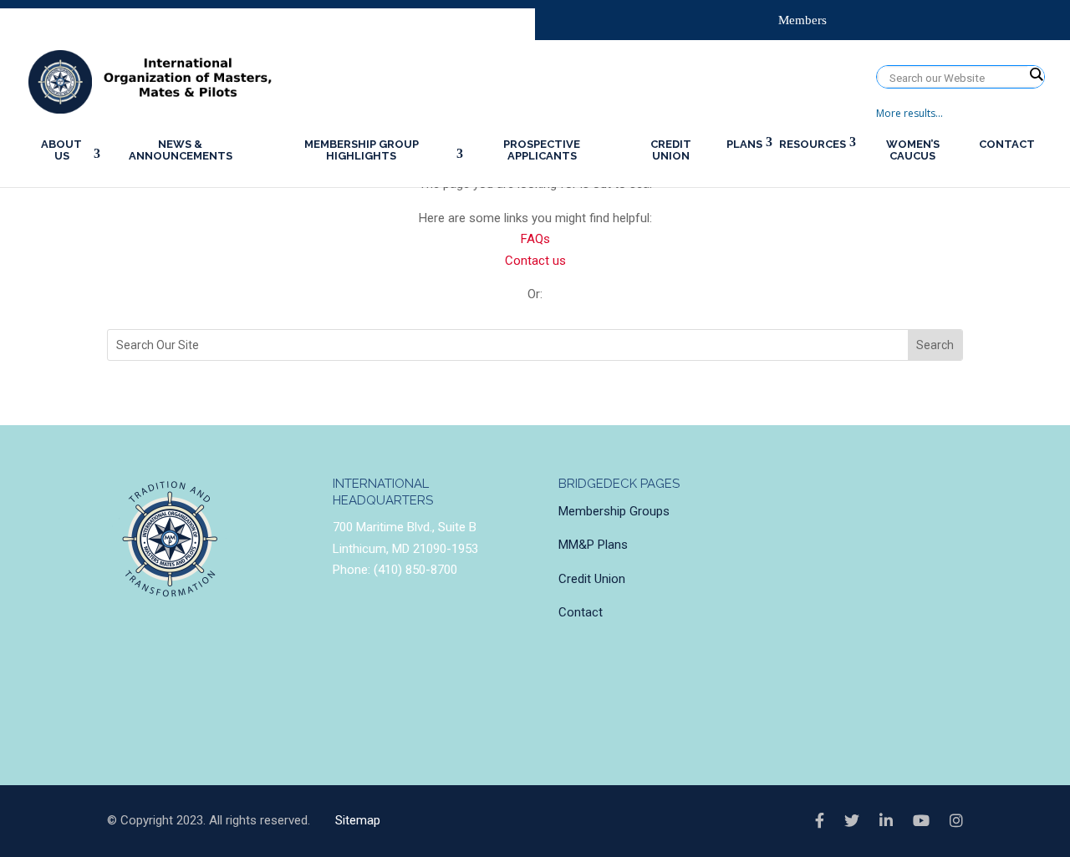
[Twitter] (851, 821)
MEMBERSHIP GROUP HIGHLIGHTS (361, 150)
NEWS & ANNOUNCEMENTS (180, 150)
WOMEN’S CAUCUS (913, 150)
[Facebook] (819, 821)
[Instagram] (956, 821)
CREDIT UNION (670, 150)
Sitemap (357, 820)
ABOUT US (61, 150)
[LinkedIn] (886, 821)
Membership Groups (614, 511)
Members (802, 20)
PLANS (744, 144)
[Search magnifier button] (1035, 74)
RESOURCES (812, 144)
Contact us (535, 260)
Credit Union (591, 578)
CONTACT (1007, 144)
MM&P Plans (593, 544)
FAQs (535, 238)
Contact (580, 612)
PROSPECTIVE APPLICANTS (541, 150)
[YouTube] (921, 821)
